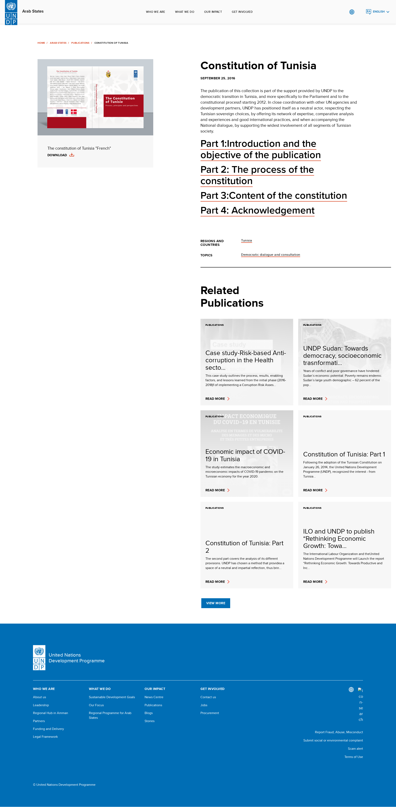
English (379, 11)
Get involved (242, 12)
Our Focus (96, 705)
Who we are (155, 12)
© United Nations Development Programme (64, 784)
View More (215, 603)
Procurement (209, 713)
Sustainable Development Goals (112, 697)
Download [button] (57, 155)
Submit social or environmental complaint (333, 740)
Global (351, 12)
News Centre (154, 697)
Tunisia (246, 240)
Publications (80, 42)
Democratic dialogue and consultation (270, 254)
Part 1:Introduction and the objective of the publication (260, 149)
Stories (149, 721)
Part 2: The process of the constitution (257, 175)
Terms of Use (353, 756)
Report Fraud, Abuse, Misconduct (339, 732)
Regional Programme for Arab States (110, 715)
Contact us (208, 697)
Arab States (33, 11)
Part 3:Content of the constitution (273, 196)
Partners (39, 721)
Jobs (203, 705)
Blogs (149, 713)
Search (360, 12)
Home (41, 42)
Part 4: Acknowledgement (257, 210)
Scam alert (355, 748)
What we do (184, 12)
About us (39, 697)
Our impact (213, 12)
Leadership (41, 705)
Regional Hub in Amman (50, 713)
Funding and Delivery (48, 729)
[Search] (360, 705)
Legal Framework (45, 736)
